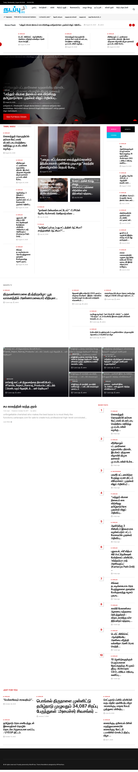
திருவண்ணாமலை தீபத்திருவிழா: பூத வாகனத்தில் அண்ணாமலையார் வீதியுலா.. (30, 296)
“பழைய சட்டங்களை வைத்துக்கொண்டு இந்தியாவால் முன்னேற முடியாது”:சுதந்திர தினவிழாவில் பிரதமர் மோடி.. (67, 163)
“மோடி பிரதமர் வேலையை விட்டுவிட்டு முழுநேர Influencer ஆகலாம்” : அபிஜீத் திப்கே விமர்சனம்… (51, 187)
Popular (41, 224)
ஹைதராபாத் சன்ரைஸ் (71, 17)
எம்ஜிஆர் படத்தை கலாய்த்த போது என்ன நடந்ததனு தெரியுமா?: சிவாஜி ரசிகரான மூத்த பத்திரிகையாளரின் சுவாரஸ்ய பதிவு (85, 360)
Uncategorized (116, 471)
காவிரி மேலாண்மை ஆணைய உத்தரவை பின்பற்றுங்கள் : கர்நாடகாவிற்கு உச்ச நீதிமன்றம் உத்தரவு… (121, 614)
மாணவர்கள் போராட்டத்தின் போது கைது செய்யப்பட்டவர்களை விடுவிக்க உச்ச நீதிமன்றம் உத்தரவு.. (83, 185)
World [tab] (113, 129)
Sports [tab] (128, 129)
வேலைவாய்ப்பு (75, 7)
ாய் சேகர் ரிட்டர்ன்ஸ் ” (45, 17)
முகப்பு (34, 7)
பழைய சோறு (87, 7)
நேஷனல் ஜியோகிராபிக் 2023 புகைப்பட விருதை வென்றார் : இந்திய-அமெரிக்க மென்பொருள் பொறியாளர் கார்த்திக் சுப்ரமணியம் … (87, 296)
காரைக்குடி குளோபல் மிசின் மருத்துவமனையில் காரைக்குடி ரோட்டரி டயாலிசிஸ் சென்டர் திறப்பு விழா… (118, 729)
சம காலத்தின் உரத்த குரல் (20, 406)
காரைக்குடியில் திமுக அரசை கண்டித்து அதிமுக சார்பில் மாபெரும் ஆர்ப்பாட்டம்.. (120, 294)
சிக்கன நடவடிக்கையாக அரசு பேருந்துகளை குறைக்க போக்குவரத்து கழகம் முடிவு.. (123, 589)
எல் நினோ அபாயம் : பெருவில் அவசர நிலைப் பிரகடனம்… (127, 197)
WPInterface (60, 764)
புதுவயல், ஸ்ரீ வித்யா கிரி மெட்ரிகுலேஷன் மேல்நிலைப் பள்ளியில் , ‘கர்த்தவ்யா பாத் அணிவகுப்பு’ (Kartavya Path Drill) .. (22, 227)
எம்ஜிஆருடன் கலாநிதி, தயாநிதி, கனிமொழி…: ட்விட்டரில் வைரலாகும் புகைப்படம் (85, 386)
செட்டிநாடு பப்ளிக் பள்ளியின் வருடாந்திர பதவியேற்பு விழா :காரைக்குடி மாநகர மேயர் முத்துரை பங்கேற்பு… (118, 704)
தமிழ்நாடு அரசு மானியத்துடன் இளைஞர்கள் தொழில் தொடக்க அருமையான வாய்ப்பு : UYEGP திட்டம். (18, 728)
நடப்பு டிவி (97, 7)
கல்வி (52, 7)
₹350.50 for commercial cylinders (25, 17)
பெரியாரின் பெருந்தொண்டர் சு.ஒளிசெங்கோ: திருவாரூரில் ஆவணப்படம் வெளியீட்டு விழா (112, 333)
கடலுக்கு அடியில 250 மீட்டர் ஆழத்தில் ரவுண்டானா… (126, 179)
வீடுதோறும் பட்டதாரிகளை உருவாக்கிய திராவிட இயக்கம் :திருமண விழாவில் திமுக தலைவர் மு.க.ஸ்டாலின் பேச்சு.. (120, 40)
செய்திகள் (43, 7)
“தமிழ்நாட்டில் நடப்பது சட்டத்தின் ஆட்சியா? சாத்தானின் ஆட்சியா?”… (60, 229)
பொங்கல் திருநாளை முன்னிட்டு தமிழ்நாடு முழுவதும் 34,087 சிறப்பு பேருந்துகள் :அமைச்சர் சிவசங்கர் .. (67, 706)
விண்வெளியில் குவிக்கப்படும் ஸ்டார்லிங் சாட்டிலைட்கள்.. (126, 216)
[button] (130, 25)
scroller (22, 33)
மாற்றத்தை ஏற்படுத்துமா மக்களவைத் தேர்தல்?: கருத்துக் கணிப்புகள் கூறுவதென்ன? (118, 361)
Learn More (7, 422)
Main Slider (10, 379)
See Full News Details (16, 117)
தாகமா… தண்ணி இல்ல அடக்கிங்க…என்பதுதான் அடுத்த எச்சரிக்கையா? (117, 386)
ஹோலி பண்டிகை (57, 17)
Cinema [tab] (114, 135)
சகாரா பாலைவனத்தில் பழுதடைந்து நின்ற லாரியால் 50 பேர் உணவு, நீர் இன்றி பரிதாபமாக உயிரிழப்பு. (126, 260)
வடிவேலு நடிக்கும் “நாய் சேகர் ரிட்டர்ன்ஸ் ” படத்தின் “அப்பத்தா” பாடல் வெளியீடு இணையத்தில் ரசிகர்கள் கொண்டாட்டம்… (110, 316)
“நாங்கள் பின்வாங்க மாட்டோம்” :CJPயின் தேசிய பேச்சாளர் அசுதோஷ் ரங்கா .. (59, 212)
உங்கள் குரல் (109, 7)
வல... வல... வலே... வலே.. (111, 356)
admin (106, 25)
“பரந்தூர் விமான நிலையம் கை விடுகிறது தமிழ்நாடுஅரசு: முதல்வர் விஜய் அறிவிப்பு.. (119, 505)
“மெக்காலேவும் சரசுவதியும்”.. (18, 699)
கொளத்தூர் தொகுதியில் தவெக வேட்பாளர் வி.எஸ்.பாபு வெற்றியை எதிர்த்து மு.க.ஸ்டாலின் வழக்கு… (76, 40)
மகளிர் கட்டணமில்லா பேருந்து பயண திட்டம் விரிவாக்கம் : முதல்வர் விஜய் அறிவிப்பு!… (122, 479)
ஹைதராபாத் (82, 17)
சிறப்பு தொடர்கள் (122, 7)
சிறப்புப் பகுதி (61, 7)
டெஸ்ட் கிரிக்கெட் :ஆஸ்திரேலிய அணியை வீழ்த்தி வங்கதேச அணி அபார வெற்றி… (31, 39)
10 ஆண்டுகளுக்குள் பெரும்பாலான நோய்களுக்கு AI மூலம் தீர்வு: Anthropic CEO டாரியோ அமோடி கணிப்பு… (126, 155)
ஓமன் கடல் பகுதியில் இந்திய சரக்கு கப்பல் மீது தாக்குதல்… (126, 236)
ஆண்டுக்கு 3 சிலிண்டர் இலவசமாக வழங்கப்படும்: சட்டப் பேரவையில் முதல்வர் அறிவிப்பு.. (52, 25)
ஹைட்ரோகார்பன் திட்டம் (94, 17)
